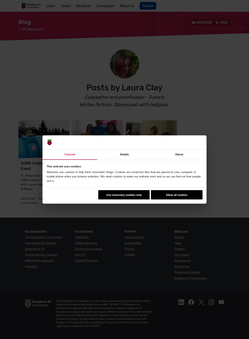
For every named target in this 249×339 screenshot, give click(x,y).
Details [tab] (124, 154)
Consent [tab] (69, 154)
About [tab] (179, 154)
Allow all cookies (176, 194)
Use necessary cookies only (124, 194)
